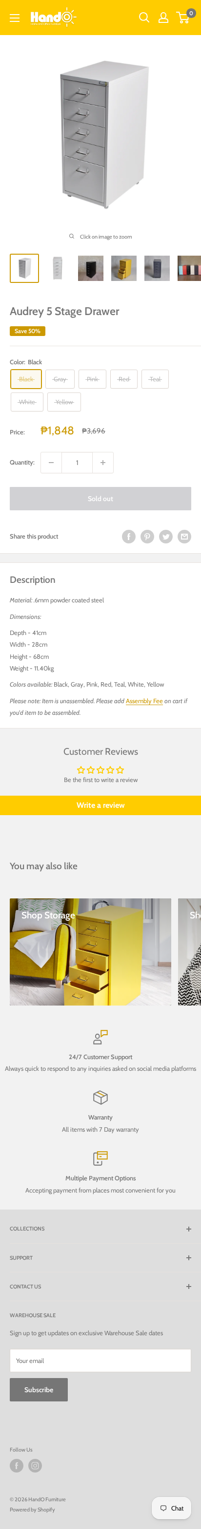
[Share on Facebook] (129, 536)
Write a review (101, 805)
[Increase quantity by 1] (103, 462)
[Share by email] (184, 536)
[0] (183, 17)
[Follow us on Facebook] (16, 1466)
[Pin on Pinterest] (147, 536)
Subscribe (38, 1389)
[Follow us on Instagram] (35, 1466)
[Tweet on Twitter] (166, 536)
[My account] (163, 17)
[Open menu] (15, 18)
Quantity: (22, 462)
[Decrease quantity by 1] (51, 462)
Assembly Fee (144, 701)
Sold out (100, 498)
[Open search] (144, 17)
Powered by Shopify (32, 1509)
